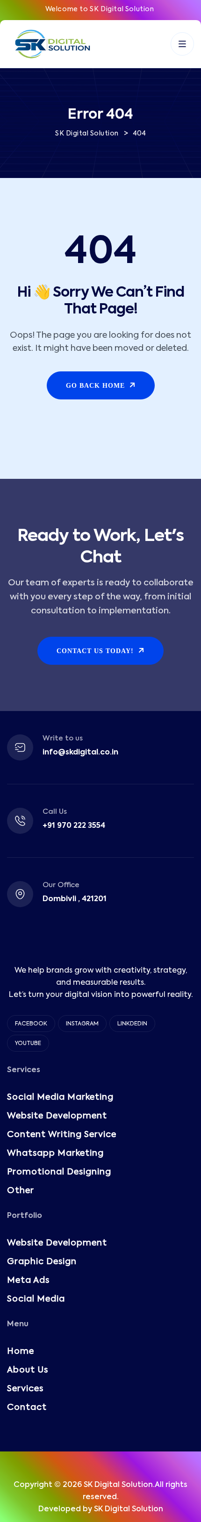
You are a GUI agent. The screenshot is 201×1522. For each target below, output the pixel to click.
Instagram (82, 1024)
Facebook (31, 1024)
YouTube (28, 1043)
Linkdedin (132, 1024)
